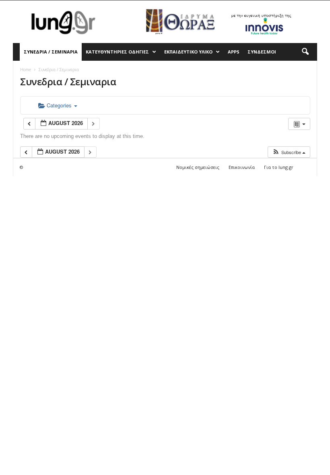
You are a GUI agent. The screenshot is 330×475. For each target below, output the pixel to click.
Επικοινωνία (242, 167)
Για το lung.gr (278, 167)
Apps (233, 52)
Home (25, 69)
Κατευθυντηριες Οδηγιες (117, 52)
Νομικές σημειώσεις (197, 167)
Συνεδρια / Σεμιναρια (51, 52)
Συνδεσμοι (262, 52)
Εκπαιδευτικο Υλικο (188, 52)
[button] (305, 52)
